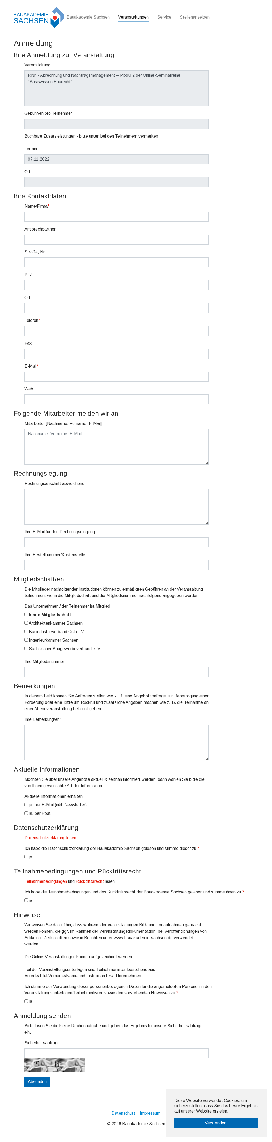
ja (30, 857)
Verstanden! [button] (216, 1123)
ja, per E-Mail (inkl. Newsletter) (57, 805)
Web (28, 389)
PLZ (28, 274)
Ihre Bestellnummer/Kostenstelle (54, 554)
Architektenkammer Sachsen (55, 623)
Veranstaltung (37, 65)
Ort (27, 171)
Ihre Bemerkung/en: (42, 719)
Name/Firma (36, 206)
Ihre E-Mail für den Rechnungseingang (59, 532)
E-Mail (31, 366)
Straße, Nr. (35, 252)
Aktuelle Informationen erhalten (53, 796)
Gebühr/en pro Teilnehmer (48, 113)
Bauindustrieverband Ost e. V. (56, 631)
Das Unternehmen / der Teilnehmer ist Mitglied (67, 606)
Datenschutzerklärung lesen (50, 838)
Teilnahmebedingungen (45, 881)
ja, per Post (39, 813)
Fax (28, 343)
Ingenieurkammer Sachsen (53, 640)
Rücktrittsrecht (90, 881)
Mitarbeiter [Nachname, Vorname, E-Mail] (63, 423)
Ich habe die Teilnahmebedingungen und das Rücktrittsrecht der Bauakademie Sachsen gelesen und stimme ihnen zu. (134, 892)
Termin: (31, 149)
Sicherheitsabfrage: (42, 1043)
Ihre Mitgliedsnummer (44, 661)
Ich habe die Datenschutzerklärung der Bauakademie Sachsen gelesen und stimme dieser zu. (111, 848)
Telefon (32, 320)
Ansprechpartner (40, 229)
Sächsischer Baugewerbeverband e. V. (64, 648)
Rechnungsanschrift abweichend (54, 483)
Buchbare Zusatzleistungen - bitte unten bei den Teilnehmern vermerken (91, 136)
